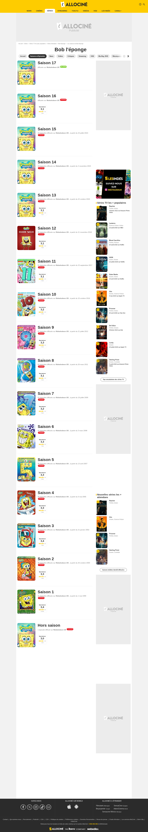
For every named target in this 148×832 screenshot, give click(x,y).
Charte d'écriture (114, 819)
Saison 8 (46, 360)
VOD (95, 11)
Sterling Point (114, 360)
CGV (47, 819)
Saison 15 (47, 129)
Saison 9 (46, 327)
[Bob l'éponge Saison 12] (26, 238)
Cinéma (39, 11)
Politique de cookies (57, 819)
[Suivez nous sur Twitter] (30, 807)
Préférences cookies (71, 819)
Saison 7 (46, 393)
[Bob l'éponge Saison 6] (26, 436)
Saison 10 (47, 294)
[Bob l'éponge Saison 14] (26, 172)
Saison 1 (46, 592)
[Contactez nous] (49, 807)
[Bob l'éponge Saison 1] (26, 602)
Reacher (112, 206)
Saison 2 (46, 559)
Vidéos (86, 11)
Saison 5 (46, 459)
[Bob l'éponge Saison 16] (26, 106)
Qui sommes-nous (15, 819)
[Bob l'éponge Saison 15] (26, 139)
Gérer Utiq (140, 819)
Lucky (111, 343)
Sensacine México (109, 812)
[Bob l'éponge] (26, 635)
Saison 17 (47, 63)
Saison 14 (47, 162)
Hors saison (49, 625)
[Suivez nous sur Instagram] (36, 807)
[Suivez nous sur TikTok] (43, 807)
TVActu (75, 11)
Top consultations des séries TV (113, 379)
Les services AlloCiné (128, 819)
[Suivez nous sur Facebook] (23, 807)
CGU (42, 819)
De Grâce (112, 325)
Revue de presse (102, 819)
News (29, 11)
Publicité (36, 819)
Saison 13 (47, 195)
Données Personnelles (87, 819)
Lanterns (112, 223)
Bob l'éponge (61, 43)
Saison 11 (47, 261)
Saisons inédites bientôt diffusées (113, 570)
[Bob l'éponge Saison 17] (26, 73)
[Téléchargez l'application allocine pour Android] (77, 806)
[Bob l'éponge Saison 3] (26, 535)
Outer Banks (113, 274)
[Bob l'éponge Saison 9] (26, 337)
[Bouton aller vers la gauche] (124, 56)
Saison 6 (46, 426)
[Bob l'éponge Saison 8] (26, 370)
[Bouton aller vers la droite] (128, 56)
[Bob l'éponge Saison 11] (26, 271)
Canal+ (118, 11)
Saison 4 (46, 492)
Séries (50, 11)
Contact (5, 819)
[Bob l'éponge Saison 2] (26, 569)
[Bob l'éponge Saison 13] (26, 205)
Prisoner (112, 308)
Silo (110, 291)
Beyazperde (100, 809)
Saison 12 (47, 228)
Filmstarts (100, 806)
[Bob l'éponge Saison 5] (26, 469)
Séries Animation (52, 43)
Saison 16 (47, 96)
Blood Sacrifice (114, 240)
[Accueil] (74, 4)
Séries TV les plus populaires (37, 43)
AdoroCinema (119, 809)
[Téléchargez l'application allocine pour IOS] (70, 806)
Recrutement (27, 819)
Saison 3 (46, 525)
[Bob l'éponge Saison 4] (26, 502)
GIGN (111, 257)
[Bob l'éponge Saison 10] (26, 304)
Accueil (20, 43)
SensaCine (118, 806)
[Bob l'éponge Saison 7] (26, 403)
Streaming (62, 11)
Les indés (106, 11)
